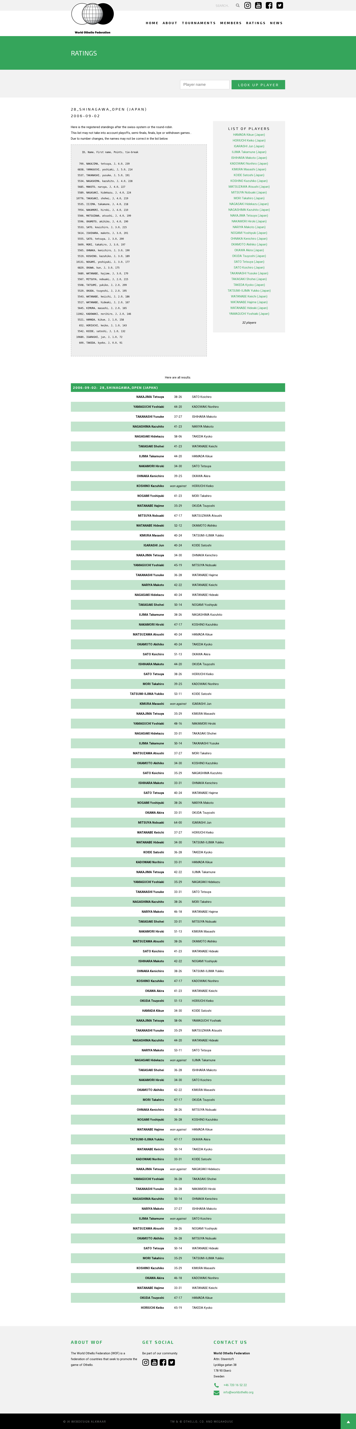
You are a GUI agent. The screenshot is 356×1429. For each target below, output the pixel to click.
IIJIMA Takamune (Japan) (249, 152)
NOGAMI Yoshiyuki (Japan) (249, 233)
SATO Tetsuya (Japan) (249, 262)
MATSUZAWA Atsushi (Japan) (249, 187)
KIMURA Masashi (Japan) (249, 169)
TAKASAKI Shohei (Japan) (249, 279)
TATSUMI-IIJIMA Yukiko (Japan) (249, 290)
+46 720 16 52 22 (235, 1385)
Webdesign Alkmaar (88, 1421)
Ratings (256, 23)
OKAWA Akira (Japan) (249, 250)
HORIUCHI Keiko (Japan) (249, 140)
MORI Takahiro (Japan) (249, 198)
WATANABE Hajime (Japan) (249, 302)
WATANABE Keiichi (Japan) (249, 296)
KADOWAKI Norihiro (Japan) (249, 163)
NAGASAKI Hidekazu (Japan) (249, 204)
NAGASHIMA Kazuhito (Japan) (249, 210)
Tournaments (199, 23)
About (170, 23)
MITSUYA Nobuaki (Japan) (249, 192)
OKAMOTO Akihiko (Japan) (249, 244)
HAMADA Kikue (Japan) (249, 135)
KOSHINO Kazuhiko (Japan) (249, 181)
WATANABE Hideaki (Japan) (249, 308)
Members (231, 23)
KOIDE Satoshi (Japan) (249, 175)
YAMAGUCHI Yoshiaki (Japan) (249, 314)
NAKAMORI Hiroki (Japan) (249, 221)
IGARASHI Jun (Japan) (249, 146)
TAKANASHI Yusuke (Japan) (249, 273)
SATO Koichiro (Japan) (249, 267)
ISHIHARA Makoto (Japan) (249, 158)
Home (152, 23)
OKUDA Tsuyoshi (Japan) (249, 256)
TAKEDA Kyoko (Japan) (249, 285)
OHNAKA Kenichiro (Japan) (249, 239)
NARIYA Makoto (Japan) (249, 227)
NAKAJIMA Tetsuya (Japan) (249, 215)
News (276, 23)
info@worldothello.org (238, 1392)
